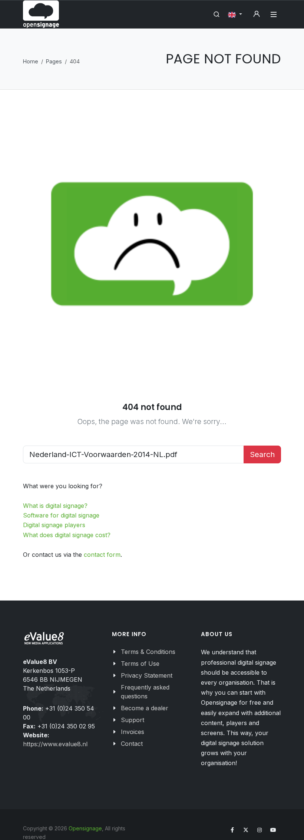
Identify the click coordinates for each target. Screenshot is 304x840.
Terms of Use (140, 663)
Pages (54, 61)
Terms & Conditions (148, 651)
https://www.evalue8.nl (55, 744)
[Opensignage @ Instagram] (259, 830)
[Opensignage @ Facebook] (232, 830)
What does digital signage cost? (66, 535)
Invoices (132, 731)
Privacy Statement (146, 675)
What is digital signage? (55, 505)
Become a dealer (144, 708)
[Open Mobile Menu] (274, 14)
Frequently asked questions (145, 692)
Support (132, 720)
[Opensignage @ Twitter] (246, 830)
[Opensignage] (41, 14)
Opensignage (85, 828)
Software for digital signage (61, 515)
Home (30, 61)
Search (262, 454)
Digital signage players (54, 525)
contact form (102, 554)
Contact (132, 743)
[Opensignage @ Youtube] (273, 830)
